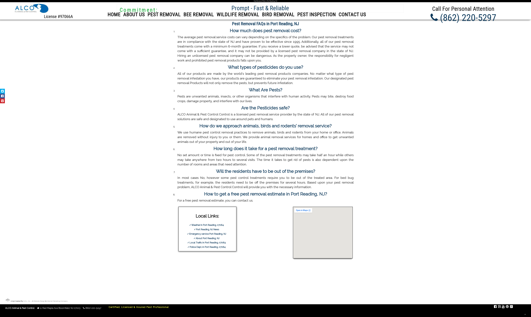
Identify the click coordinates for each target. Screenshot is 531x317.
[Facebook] (495, 307)
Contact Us (352, 14)
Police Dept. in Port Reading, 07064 (208, 247)
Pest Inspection (316, 14)
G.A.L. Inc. (27, 301)
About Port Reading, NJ (207, 238)
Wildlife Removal (238, 14)
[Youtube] (503, 307)
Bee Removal (198, 14)
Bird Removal (278, 14)
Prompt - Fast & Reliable (260, 8)
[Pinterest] (507, 307)
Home (114, 14)
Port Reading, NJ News (207, 229)
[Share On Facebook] (2, 96)
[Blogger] (499, 307)
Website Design (39, 301)
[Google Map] (511, 307)
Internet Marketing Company (57, 301)
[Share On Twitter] (2, 91)
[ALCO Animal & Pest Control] (31, 13)
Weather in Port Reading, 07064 (207, 225)
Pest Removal (164, 14)
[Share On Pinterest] (2, 100)
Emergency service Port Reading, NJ (207, 234)
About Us (134, 14)
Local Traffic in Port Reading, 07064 (207, 242)
